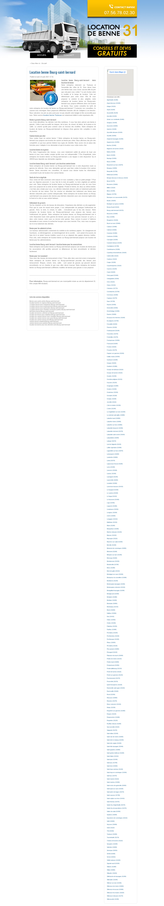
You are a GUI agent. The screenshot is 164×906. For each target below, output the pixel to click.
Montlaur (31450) (112, 600)
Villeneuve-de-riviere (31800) (115, 886)
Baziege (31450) (111, 158)
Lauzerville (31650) (112, 480)
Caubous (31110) (112, 259)
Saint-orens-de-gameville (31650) (116, 785)
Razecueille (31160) (112, 691)
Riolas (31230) (111, 707)
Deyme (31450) (111, 304)
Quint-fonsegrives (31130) (114, 684)
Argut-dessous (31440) (113, 103)
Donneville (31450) (112, 308)
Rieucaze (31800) (112, 697)
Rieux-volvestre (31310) (114, 704)
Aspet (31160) (111, 109)
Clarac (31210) (111, 285)
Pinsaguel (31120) (112, 652)
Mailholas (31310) (112, 522)
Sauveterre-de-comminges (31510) (117, 818)
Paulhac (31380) (111, 629)
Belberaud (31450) (112, 174)
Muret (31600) (111, 610)
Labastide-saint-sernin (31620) (116, 434)
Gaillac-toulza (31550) (113, 356)
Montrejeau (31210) (112, 606)
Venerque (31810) (112, 850)
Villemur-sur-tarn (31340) (114, 883)
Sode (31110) (111, 827)
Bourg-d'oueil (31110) (113, 207)
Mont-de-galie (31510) (113, 571)
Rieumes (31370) (112, 701)
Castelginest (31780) (113, 246)
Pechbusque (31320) (113, 639)
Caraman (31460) (112, 233)
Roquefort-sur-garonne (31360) (116, 710)
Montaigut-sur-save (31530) (115, 574)
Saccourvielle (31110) (113, 727)
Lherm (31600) (111, 515)
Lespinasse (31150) (112, 509)
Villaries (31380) (111, 866)
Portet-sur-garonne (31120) (115, 675)
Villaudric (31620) (112, 873)
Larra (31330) (111, 467)
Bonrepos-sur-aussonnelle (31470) (117, 197)
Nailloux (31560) (111, 613)
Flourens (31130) (112, 327)
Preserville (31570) (112, 681)
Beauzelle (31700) (112, 171)
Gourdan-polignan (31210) (114, 379)
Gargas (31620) (111, 363)
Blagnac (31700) (111, 194)
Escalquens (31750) (113, 321)
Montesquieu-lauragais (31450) (116, 584)
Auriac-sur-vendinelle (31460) (115, 119)
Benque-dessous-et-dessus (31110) (117, 178)
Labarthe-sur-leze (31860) (114, 425)
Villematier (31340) (112, 879)
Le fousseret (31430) (113, 499)
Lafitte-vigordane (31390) (114, 447)
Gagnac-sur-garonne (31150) (115, 353)
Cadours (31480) (112, 226)
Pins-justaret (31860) (113, 649)
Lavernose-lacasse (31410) (115, 486)
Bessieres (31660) (112, 184)
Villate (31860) (111, 870)
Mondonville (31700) (113, 564)
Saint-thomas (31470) (113, 801)
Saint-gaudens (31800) (113, 749)
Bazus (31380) (111, 161)
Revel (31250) (111, 694)
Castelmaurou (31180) (113, 249)
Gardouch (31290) (112, 360)
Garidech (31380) (112, 366)
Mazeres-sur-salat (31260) (115, 541)
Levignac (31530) (112, 512)
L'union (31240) (111, 408)
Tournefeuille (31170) (113, 837)
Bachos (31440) (111, 145)
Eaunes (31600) (111, 314)
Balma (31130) (111, 152)
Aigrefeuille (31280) (112, 100)
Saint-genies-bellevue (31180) (115, 753)
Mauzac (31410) (111, 535)
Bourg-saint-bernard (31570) (115, 210)
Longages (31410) (112, 519)
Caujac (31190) (111, 262)
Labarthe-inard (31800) (113, 418)
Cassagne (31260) (112, 239)
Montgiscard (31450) (113, 593)
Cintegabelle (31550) (113, 278)
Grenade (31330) (112, 395)
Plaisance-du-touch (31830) (115, 655)
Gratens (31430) (112, 389)
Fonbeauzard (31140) (113, 330)
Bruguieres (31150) (112, 220)
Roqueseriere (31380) (113, 717)
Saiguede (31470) (112, 730)
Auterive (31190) (111, 129)
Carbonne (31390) (112, 236)
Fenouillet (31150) (112, 324)
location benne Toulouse (52, 115)
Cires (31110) (111, 282)
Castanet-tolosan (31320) (114, 243)
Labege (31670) (111, 441)
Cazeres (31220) (112, 269)
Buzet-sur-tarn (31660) (113, 223)
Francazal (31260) (112, 343)
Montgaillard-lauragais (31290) (116, 590)
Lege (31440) (111, 502)
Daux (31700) (111, 301)
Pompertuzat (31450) (113, 665)
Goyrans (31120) (112, 382)
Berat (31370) (111, 181)
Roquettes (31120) (112, 720)
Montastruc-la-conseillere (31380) (117, 577)
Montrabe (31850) (112, 603)
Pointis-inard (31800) (113, 662)
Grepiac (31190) (111, 399)
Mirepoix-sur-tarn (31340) (114, 554)
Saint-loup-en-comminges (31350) (117, 772)
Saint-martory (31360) (113, 782)
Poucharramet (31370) (113, 678)
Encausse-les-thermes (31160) (116, 317)
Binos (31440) (111, 191)
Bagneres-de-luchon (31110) (115, 148)
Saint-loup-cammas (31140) (115, 769)
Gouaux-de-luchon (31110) (114, 373)
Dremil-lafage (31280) (113, 311)
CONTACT (69, 55)
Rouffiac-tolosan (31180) (114, 723)
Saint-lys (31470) (112, 775)
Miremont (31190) (112, 551)
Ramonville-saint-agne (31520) (116, 688)
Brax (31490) (111, 217)
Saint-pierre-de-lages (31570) (115, 792)
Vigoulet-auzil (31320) (113, 863)
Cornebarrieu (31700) (113, 291)
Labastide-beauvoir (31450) (115, 428)
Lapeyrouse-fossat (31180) (115, 463)
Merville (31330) (111, 545)
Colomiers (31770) (112, 288)
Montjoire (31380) (112, 597)
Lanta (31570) (111, 460)
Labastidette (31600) (113, 437)
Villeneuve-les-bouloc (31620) (115, 892)
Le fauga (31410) (112, 496)
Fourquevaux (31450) (113, 340)
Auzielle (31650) (111, 135)
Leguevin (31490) (112, 506)
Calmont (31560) (112, 230)
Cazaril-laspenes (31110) (114, 265)
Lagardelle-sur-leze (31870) (115, 450)
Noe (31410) (110, 616)
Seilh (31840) (111, 821)
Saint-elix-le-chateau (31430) (115, 740)
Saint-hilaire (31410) (112, 756)
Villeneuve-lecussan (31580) (115, 889)
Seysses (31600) (112, 824)
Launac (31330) (111, 473)
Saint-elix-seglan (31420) (114, 743)
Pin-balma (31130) (112, 645)
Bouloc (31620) (111, 200)
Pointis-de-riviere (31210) (114, 658)
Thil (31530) (110, 831)
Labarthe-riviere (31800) (114, 421)
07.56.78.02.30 (119, 12)
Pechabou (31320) (112, 632)
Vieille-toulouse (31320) (113, 860)
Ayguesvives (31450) (113, 142)
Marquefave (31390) (113, 528)
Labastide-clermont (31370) (115, 431)
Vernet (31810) (111, 857)
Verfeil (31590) (111, 853)
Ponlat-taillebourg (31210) (114, 668)
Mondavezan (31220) (113, 561)
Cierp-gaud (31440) (112, 275)
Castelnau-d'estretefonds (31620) (116, 252)
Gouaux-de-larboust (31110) (115, 369)
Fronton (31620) (111, 347)
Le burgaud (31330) (112, 489)
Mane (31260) (111, 525)
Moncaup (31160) (112, 558)
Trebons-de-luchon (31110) (115, 840)
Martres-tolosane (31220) (114, 532)
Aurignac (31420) (112, 122)
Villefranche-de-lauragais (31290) (116, 876)
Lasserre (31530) (112, 470)
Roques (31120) (111, 714)
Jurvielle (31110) (111, 402)
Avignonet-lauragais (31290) (115, 139)
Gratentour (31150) (112, 392)
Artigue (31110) (111, 106)
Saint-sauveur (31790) (113, 795)
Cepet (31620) (111, 272)
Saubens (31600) (112, 814)
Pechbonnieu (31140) (113, 636)
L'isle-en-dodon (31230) (114, 405)
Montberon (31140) (112, 580)
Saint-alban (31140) (112, 733)
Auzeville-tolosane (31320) (114, 132)
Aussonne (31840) (112, 126)
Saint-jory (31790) (112, 762)
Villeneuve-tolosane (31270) (115, 896)
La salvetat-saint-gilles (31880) (116, 415)
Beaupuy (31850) (112, 168)
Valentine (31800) (112, 847)
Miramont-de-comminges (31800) (116, 548)
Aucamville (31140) (112, 113)
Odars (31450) (111, 619)
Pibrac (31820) (111, 642)
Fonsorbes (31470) (112, 334)
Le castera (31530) (112, 493)
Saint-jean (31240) (112, 759)
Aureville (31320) (112, 116)
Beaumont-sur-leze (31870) (115, 165)
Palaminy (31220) (112, 626)
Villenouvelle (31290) (113, 899)
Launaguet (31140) (112, 476)
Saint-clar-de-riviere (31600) (115, 736)
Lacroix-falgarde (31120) (114, 444)
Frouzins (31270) (112, 350)
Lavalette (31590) (112, 483)
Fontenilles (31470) (112, 337)
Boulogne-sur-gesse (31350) (115, 204)
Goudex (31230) (111, 376)
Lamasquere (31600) (113, 454)
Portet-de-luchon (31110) (114, 671)
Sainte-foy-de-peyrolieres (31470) (117, 808)
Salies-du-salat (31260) (113, 811)
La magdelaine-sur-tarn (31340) (116, 412)
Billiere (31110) (111, 187)
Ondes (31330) (111, 623)
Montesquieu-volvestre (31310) (116, 587)
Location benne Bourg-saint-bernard (52, 72)
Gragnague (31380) (112, 386)
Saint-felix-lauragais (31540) (115, 746)
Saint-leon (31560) (112, 766)
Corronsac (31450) (112, 295)
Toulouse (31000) (112, 834)
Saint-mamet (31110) (113, 779)
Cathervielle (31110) (112, 256)
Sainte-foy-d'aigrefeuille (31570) (116, 805)
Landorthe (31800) (112, 457)
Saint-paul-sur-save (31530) (115, 788)
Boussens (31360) (112, 213)
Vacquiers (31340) (112, 844)
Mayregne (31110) (112, 538)
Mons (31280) (111, 567)
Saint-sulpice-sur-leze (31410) (116, 798)
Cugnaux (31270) (112, 298)
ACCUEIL (41, 55)
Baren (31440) (111, 155)
